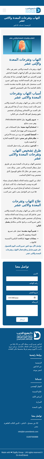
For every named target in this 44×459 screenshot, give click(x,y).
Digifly (15, 452)
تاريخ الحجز (33, 293)
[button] (4, 10)
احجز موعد (37, 370)
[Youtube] (29, 443)
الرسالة (35, 302)
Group (21, 452)
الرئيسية (38, 363)
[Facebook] (40, 443)
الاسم (35, 274)
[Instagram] (35, 443)
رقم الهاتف (33, 283)
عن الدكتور (37, 366)
